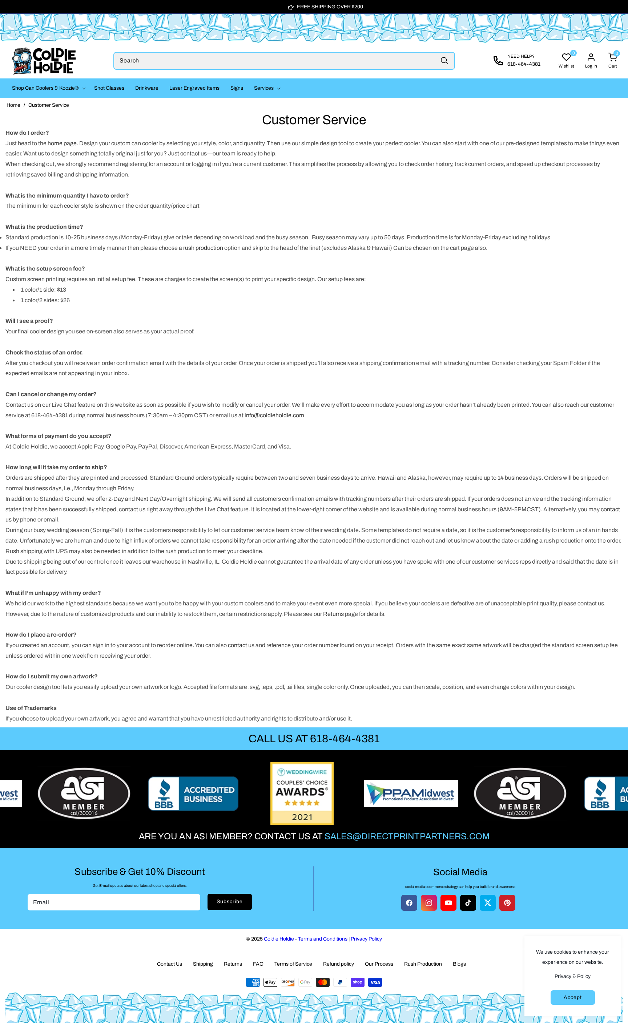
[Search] (444, 61)
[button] (48, 88)
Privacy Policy (366, 939)
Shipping (203, 964)
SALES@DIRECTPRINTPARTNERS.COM (407, 836)
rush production (203, 248)
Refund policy (338, 964)
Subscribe (230, 901)
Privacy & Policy (573, 976)
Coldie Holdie (279, 939)
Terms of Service (293, 964)
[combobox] (284, 61)
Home (13, 105)
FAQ (258, 964)
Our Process (379, 964)
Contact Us (169, 964)
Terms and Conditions (322, 939)
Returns (233, 964)
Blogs (459, 964)
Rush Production (423, 964)
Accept (573, 997)
